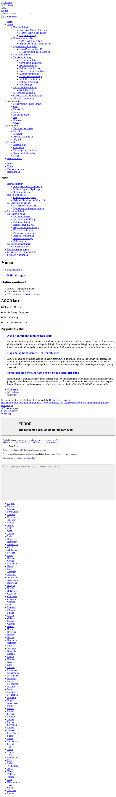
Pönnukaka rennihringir (30, 76)
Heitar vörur (55, 400)
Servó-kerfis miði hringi (30, 62)
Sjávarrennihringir (22, 54)
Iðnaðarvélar (19, 109)
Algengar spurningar (23, 136)
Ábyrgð (17, 139)
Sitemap (66, 400)
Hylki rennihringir (28, 65)
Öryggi (16, 123)
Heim (10, 21)
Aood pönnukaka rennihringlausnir (29, 335)
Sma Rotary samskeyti (47, 402)
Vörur (10, 24)
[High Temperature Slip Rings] (14, 269)
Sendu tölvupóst (9, 411)
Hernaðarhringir (21, 27)
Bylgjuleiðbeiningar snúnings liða (35, 43)
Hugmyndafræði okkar (24, 153)
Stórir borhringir (27, 90)
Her (15, 117)
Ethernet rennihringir (29, 73)
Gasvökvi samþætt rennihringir (28, 95)
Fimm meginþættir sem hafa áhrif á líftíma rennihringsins (43, 372)
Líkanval (17, 134)
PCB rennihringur (27, 402)
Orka (15, 106)
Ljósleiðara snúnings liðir (25, 46)
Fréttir (16, 155)
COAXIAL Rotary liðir (30, 41)
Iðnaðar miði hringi (22, 57)
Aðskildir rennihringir (29, 79)
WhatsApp (6, 413)
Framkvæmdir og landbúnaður (27, 103)
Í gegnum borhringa (28, 60)
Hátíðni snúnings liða (23, 38)
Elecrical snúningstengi (24, 93)
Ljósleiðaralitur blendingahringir (34, 52)
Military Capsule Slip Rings (32, 32)
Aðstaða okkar (20, 144)
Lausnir (17, 131)
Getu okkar (18, 147)
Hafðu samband (14, 158)
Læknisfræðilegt (21, 114)
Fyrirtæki (11, 142)
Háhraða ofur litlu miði (30, 68)
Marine (16, 112)
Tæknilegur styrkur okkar (25, 150)
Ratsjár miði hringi (28, 35)
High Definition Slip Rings (32, 71)
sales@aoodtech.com (29, 294)
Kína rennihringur (91, 402)
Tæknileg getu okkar (23, 128)
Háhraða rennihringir (29, 82)
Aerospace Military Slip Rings (33, 30)
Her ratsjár (18, 120)
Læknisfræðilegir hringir (25, 87)
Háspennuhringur (9, 402)
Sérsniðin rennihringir (23, 98)
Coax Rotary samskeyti (71, 402)
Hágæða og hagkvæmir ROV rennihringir (33, 352)
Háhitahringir (25, 84)
